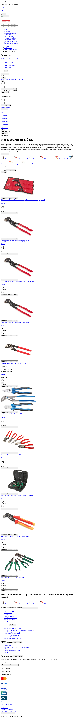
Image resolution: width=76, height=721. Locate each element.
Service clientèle (12, 8)
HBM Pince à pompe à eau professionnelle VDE (15, 536)
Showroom (7, 649)
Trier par (3, 172)
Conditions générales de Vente (13, 628)
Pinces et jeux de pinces (11, 49)
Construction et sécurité (11, 41)
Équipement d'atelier (10, 33)
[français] (5, 16)
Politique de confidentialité (12, 633)
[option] (7, 604)
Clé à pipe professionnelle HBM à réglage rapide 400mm (17, 281)
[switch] (1, 14)
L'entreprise (4, 8)
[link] (4, 76)
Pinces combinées (9, 65)
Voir (2, 382)
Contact (6, 621)
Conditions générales (7, 709)
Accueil (6, 46)
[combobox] (9, 24)
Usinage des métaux (10, 38)
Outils (6, 29)
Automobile (7, 34)
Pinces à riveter (8, 62)
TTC (4, 14)
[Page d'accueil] (6, 22)
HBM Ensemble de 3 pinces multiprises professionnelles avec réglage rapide (23, 200)
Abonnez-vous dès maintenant (9, 665)
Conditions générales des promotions (15, 632)
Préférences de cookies (7, 713)
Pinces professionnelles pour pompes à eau (13, 363)
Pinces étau (7, 67)
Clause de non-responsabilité (12, 635)
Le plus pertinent (11, 170)
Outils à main (8, 31)
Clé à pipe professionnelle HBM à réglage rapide (15, 241)
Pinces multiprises (9, 64)
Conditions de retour (10, 619)
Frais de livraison (9, 616)
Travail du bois (8, 36)
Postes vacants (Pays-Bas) (12, 650)
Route (6, 652)
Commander (8, 613)
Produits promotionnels (11, 43)
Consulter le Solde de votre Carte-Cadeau (16, 647)
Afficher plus (4, 154)
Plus (6, 70)
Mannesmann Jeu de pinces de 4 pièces (12, 577)
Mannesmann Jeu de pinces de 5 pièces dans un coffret (17, 495)
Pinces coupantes (9, 69)
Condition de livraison (10, 618)
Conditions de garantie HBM (12, 638)
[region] (38, 160)
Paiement (7, 614)
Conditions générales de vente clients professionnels (19, 630)
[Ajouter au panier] (1, 291)
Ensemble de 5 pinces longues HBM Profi (13, 455)
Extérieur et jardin (9, 39)
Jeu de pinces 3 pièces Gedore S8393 (12, 414)
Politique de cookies (10, 637)
